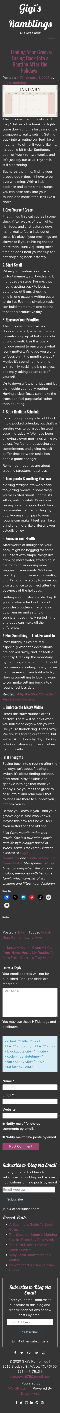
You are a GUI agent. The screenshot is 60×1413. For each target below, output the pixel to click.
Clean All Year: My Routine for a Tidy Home (44, 952)
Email (8, 1095)
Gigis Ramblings (15, 937)
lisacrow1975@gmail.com (30, 1376)
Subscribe (15, 1199)
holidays (36, 937)
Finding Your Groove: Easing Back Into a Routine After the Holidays (31, 61)
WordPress (17, 1388)
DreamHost (30, 1393)
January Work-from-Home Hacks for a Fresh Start (16, 952)
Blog (21, 932)
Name (8, 1081)
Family (46, 932)
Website (9, 1109)
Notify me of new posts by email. (31, 1137)
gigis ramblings (16, 83)
